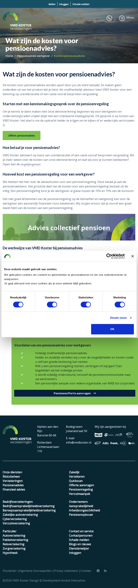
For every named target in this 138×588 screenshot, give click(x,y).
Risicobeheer (11, 476)
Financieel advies (14, 489)
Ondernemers (78, 502)
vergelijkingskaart (30, 164)
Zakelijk (74, 472)
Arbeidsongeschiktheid (84, 510)
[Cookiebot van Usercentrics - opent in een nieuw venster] (109, 256)
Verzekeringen (13, 481)
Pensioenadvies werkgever (33, 55)
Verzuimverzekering (16, 523)
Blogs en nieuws (80, 544)
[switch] (52, 304)
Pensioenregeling (81, 489)
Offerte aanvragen (81, 485)
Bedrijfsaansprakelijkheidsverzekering (29, 506)
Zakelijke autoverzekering (20, 515)
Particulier (10, 531)
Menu (130, 17)
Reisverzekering (13, 544)
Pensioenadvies (13, 485)
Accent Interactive (73, 580)
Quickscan (76, 481)
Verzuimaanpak (79, 494)
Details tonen (118, 317)
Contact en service (81, 531)
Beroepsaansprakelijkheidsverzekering (29, 510)
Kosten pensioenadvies (69, 55)
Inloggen (64, 4)
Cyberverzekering (15, 519)
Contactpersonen (81, 535)
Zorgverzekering (14, 548)
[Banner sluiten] (132, 256)
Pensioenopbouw (81, 515)
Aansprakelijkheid (81, 506)
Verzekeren (77, 476)
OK (112, 329)
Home (9, 55)
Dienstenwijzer (79, 548)
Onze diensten (12, 472)
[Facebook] (98, 571)
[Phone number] (109, 18)
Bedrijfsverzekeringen (18, 502)
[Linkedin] (105, 571)
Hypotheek (10, 553)
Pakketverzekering (15, 540)
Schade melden (80, 4)
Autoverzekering (14, 535)
